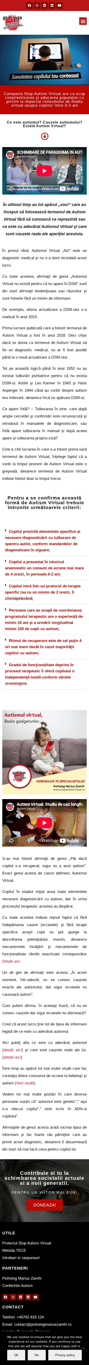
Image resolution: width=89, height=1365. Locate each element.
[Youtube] (59, 5)
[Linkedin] (44, 5)
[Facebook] (29, 5)
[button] (83, 21)
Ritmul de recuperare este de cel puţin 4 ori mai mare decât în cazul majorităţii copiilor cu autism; (43, 647)
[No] (83, 1348)
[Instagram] (37, 5)
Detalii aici (11, 961)
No (37, 1355)
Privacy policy (65, 1355)
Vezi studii (25, 1083)
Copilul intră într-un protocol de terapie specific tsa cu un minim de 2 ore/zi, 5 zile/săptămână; (43, 592)
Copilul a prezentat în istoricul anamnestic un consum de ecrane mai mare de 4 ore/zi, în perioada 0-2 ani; (44, 568)
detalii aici (13, 1050)
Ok (16, 1355)
